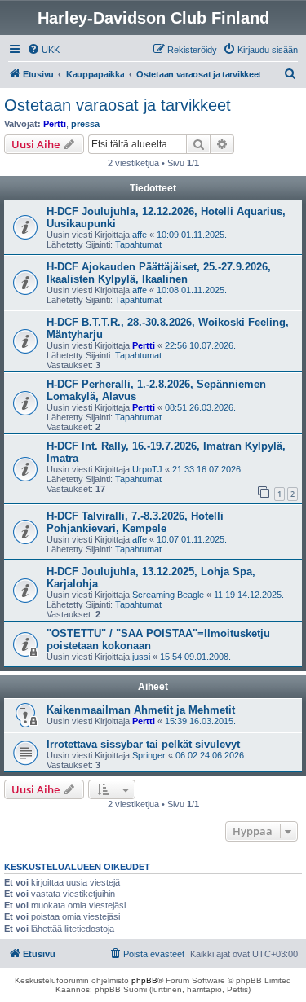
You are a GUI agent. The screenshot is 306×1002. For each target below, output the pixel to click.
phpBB (144, 980)
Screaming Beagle (168, 595)
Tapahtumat (138, 244)
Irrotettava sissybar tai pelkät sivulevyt (143, 744)
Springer (149, 755)
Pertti (54, 124)
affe (139, 235)
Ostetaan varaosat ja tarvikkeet (117, 105)
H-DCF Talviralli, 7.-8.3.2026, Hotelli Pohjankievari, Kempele (135, 522)
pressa (85, 124)
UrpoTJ (147, 469)
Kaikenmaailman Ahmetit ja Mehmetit (141, 710)
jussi (141, 656)
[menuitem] (43, 49)
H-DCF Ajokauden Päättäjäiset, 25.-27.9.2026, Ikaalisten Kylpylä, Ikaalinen (159, 273)
